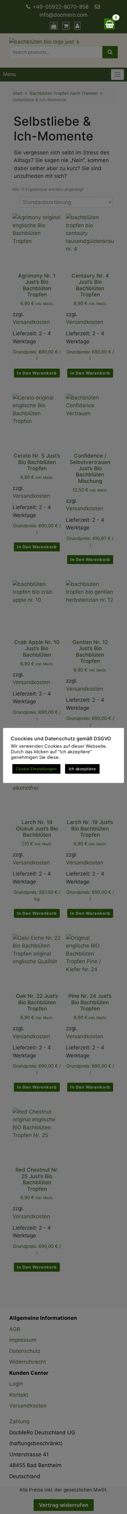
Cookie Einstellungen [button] (36, 768)
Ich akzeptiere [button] (82, 768)
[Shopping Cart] (109, 24)
